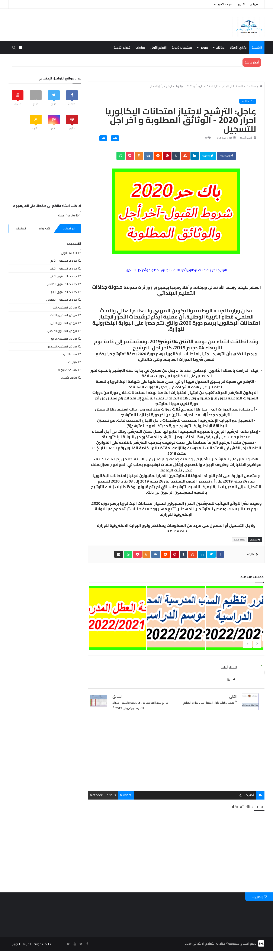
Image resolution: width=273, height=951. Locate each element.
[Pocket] (130, 156)
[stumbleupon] (185, 156)
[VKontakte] (148, 156)
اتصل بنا (241, 4)
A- (103, 138)
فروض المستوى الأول (64, 307)
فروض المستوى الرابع (64, 338)
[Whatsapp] (120, 156)
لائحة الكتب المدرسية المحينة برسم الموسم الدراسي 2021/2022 (176, 635)
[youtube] (228, 679)
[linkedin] (194, 156)
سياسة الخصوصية (223, 4)
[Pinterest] (167, 156)
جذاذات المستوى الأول (63, 260)
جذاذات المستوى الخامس (62, 284)
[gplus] (62, 944)
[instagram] (68, 944)
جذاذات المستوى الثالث (63, 268)
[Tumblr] (176, 156)
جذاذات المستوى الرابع (64, 291)
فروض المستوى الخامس (62, 330)
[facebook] (220, 554)
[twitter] (211, 554)
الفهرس (16, 943)
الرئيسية (257, 47)
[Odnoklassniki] (139, 156)
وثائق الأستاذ (238, 47)
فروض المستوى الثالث (63, 315)
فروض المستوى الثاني (63, 323)
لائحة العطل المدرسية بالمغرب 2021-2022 (117, 629)
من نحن (254, 4)
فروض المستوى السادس (62, 346)
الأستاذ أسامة (246, 137)
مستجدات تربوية (182, 47)
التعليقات (21, 228)
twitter (206, 155)
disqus (111, 795)
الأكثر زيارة (45, 228)
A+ (115, 138)
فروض (204, 47)
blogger (126, 795)
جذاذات (220, 47)
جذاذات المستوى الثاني (63, 276)
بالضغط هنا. (176, 531)
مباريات (140, 47)
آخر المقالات (68, 228)
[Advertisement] (176, 751)
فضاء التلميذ (122, 47)
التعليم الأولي (158, 47)
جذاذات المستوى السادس (61, 299)
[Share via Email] (118, 554)
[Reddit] (158, 156)
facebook (225, 155)
